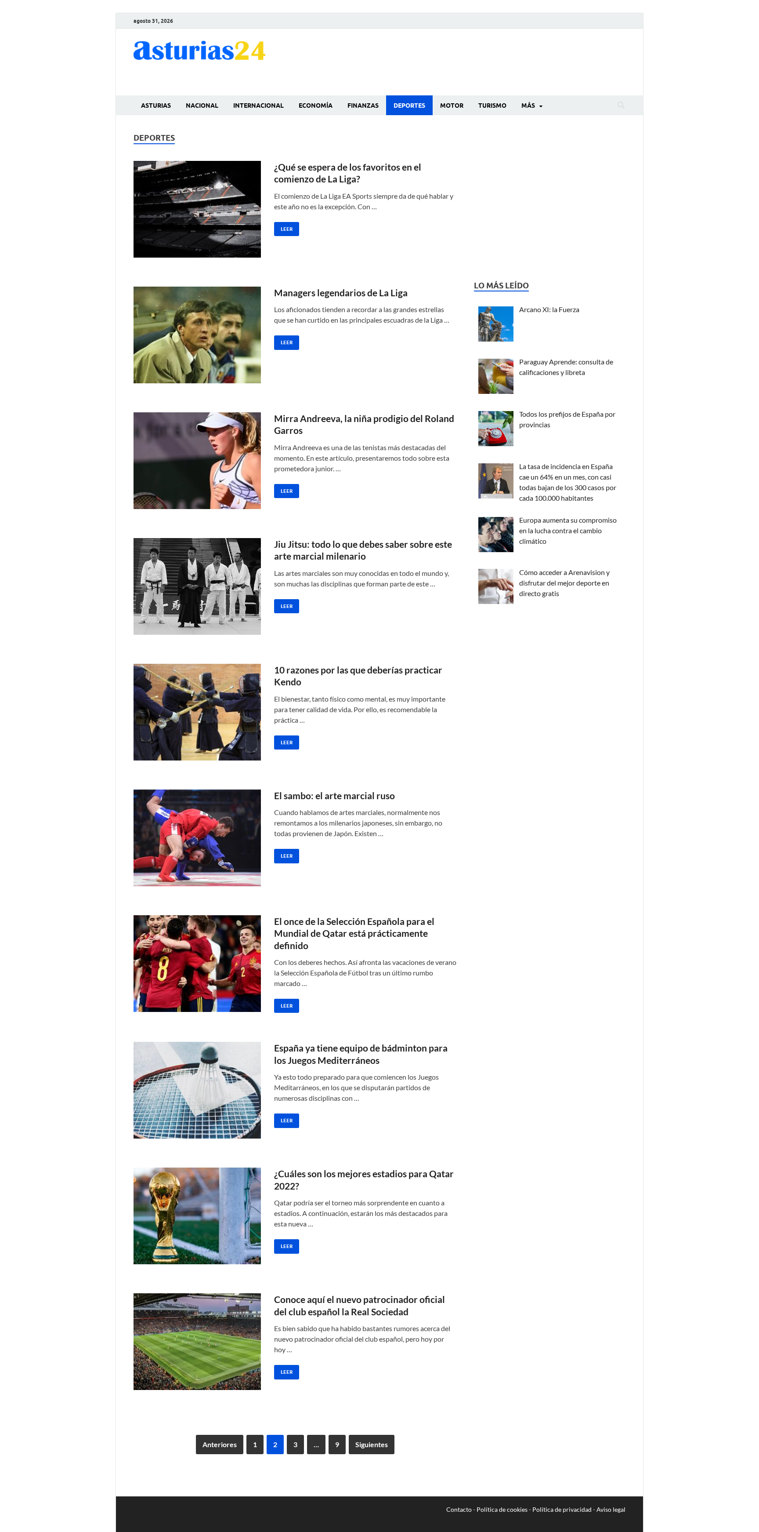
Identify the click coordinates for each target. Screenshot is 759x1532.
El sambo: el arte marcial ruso (334, 795)
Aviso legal (610, 1509)
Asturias (156, 105)
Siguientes (371, 1444)
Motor (451, 105)
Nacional (202, 105)
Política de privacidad (562, 1509)
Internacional (258, 105)
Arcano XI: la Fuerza (549, 309)
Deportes (409, 105)
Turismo (492, 105)
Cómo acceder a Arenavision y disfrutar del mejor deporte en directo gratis (564, 582)
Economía (316, 105)
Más (528, 105)
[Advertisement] (465, 60)
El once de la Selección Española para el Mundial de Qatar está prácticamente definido (354, 933)
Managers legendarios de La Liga (341, 292)
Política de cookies (502, 1509)
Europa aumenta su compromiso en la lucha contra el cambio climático (568, 530)
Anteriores (219, 1444)
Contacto (459, 1509)
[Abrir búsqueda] (621, 105)
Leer (283, 227)
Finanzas (363, 105)
